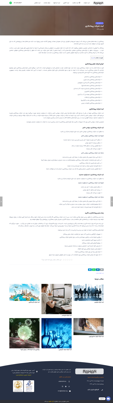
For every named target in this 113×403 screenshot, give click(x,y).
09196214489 (62, 382)
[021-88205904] (101, 390)
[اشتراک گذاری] (98, 269)
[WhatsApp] (10, 3)
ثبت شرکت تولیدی (99, 302)
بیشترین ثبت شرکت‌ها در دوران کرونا (30, 350)
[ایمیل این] (102, 269)
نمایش (93, 58)
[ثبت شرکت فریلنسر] (56, 299)
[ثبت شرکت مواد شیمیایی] (56, 333)
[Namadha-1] (23, 386)
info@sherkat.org (63, 391)
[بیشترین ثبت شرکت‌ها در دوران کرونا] (24, 333)
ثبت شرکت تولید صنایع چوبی (96, 336)
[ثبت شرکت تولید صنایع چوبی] (88, 326)
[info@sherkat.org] (69, 391)
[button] (83, 3)
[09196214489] (68, 381)
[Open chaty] (108, 398)
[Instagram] (62, 386)
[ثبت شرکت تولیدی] (88, 292)
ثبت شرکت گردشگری (34, 302)
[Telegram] (65, 386)
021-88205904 (93, 390)
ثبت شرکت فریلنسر (67, 315)
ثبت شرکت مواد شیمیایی (65, 350)
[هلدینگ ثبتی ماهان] (98, 3)
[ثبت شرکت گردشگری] (24, 292)
